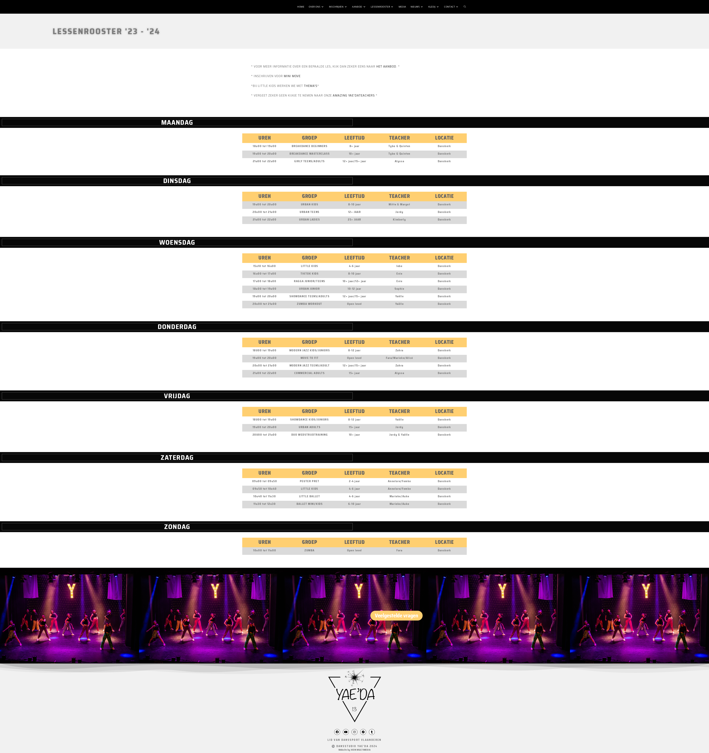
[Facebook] (337, 732)
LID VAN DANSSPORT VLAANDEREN (354, 740)
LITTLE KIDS (309, 266)
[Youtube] (346, 732)
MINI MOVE (292, 76)
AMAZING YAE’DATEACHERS (354, 95)
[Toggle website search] (464, 7)
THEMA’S (310, 85)
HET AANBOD (386, 66)
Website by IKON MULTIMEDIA (354, 750)
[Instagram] (354, 732)
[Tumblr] (372, 732)
